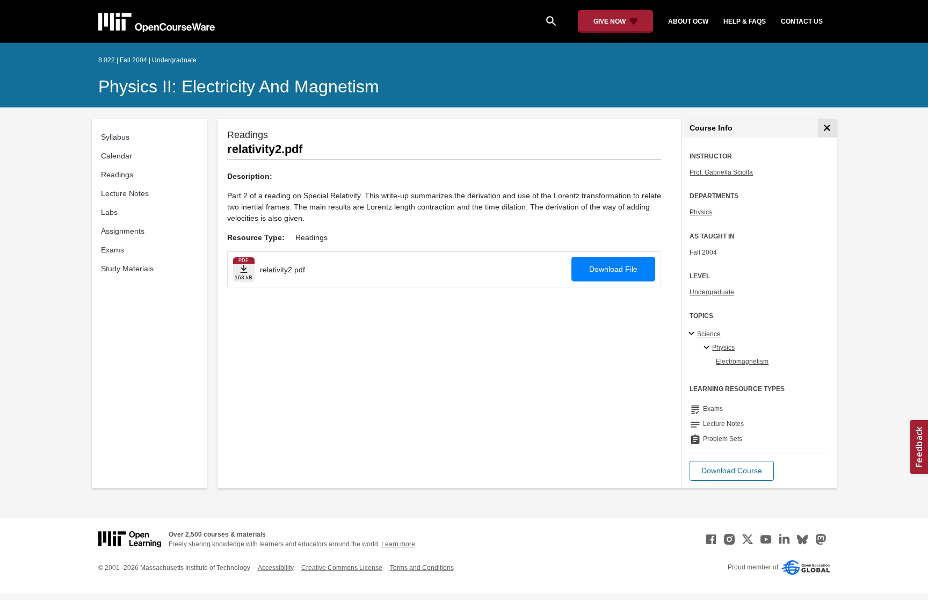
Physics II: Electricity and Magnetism (238, 86)
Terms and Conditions (422, 568)
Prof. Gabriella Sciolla (721, 172)
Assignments (122, 231)
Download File (613, 269)
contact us (802, 21)
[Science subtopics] (693, 334)
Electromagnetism (742, 361)
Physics (701, 212)
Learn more (398, 544)
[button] (732, 471)
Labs (109, 212)
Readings (117, 174)
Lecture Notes (125, 193)
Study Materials (127, 268)
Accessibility (276, 568)
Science (709, 334)
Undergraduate (712, 292)
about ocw (688, 21)
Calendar (116, 155)
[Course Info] (827, 128)
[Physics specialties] (708, 348)
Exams (112, 249)
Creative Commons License (341, 568)
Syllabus (115, 137)
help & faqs (744, 21)
